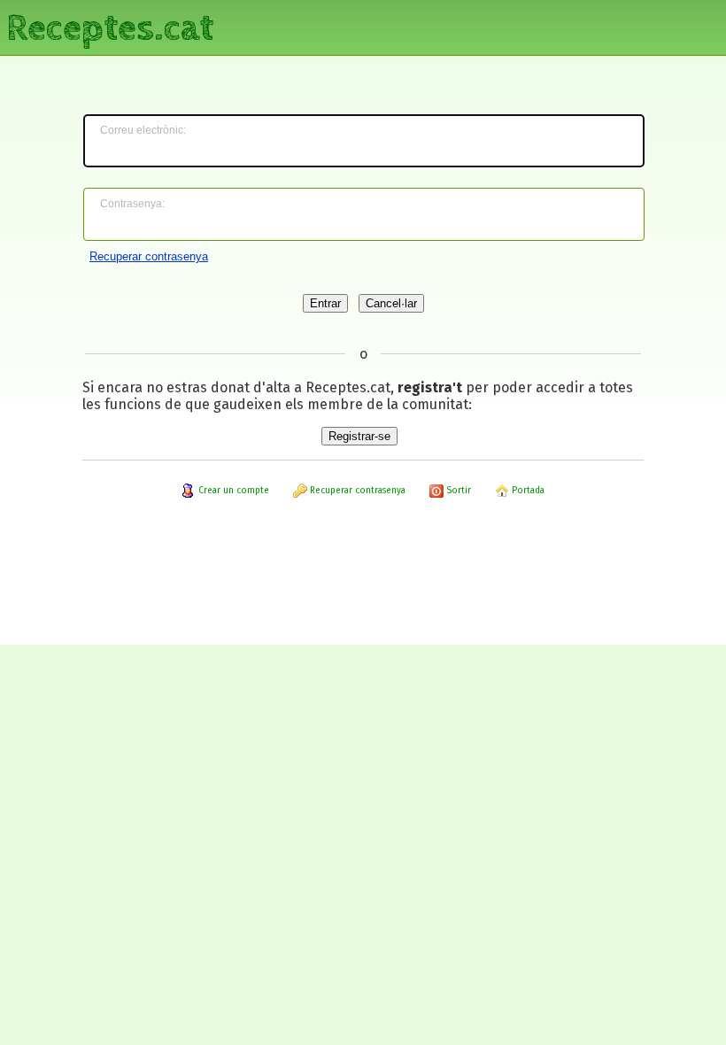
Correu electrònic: (143, 130)
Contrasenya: (132, 203)
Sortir (457, 490)
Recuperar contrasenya (148, 256)
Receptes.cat (109, 26)
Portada (526, 490)
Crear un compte (232, 490)
